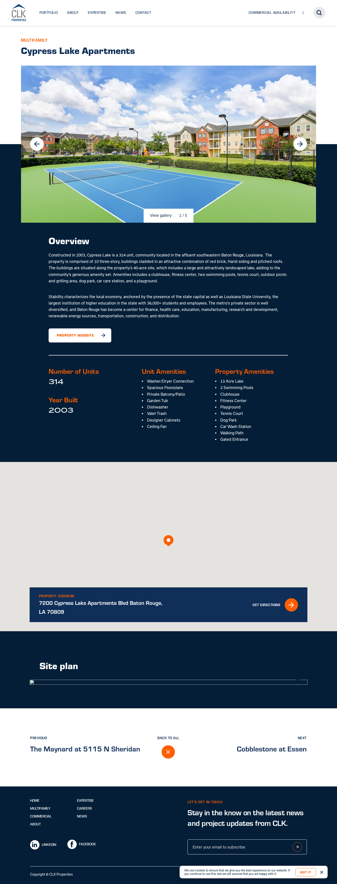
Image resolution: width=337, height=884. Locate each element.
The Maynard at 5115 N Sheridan (85, 748)
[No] (321, 872)
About (73, 12)
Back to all (168, 737)
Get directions (266, 604)
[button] (168, 540)
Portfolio (48, 12)
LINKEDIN (49, 844)
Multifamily (40, 808)
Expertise (97, 12)
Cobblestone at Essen (272, 748)
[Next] (300, 144)
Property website (75, 335)
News (120, 12)
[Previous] (36, 144)
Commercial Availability (272, 12)
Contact (143, 12)
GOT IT (305, 872)
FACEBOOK (87, 844)
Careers (84, 808)
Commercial (41, 816)
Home (34, 800)
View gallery (161, 215)
